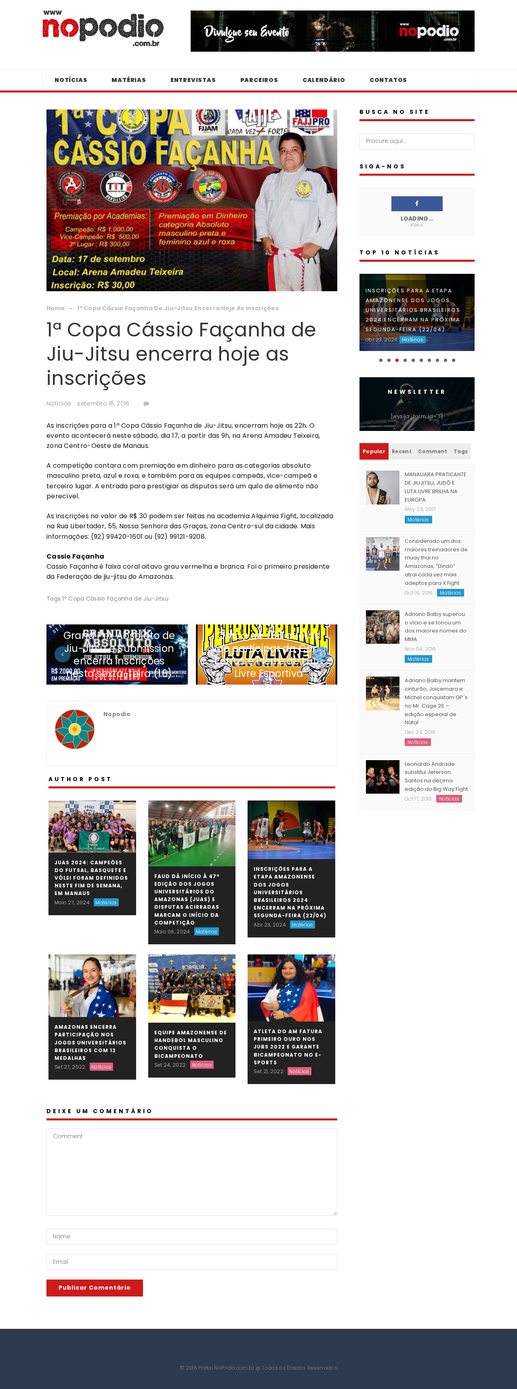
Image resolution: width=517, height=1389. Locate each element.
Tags (461, 451)
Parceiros (259, 80)
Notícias (71, 80)
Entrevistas (193, 80)
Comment (432, 451)
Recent (402, 451)
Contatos (388, 80)
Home (55, 308)
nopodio (116, 714)
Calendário (324, 80)
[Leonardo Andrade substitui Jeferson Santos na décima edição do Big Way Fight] (382, 776)
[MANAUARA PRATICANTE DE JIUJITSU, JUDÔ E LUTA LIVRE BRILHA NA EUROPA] (382, 487)
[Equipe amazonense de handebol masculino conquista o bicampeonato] (192, 988)
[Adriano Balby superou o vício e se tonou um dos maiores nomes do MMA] (382, 626)
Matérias (128, 80)
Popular (374, 451)
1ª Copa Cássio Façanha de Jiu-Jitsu (115, 599)
